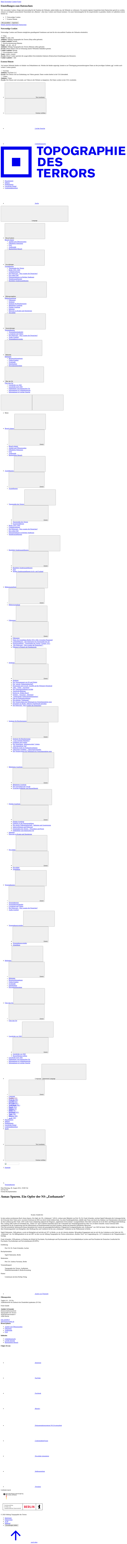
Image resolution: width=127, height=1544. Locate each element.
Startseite (7, 1167)
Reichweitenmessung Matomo (12, 43)
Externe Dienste (12, 19)
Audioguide (8, 1330)
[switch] (25, 90)
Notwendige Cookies (13, 17)
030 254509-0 (5, 1320)
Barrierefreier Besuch (11, 1342)
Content (14, 1)
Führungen (8, 1328)
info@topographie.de (7, 1321)
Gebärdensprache (10, 1339)
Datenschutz (22, 25)
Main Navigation (6, 1)
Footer (19, 1)
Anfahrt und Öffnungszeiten (13, 1327)
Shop (4, 36)
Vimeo (5, 76)
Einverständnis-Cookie (10, 52)
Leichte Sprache (10, 1341)
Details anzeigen (6, 25)
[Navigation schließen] (48, 402)
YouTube (6, 71)
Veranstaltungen (10, 1184)
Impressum (15, 25)
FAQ (6, 1332)
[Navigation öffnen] (16, 402)
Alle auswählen (6, 23)
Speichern (15, 23)
